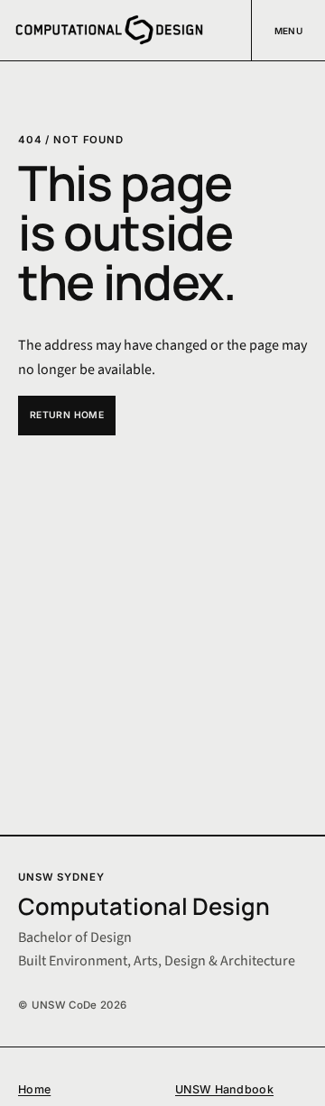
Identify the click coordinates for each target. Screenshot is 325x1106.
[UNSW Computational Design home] (109, 30)
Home (34, 1089)
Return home (67, 415)
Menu (288, 30)
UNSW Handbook (224, 1089)
